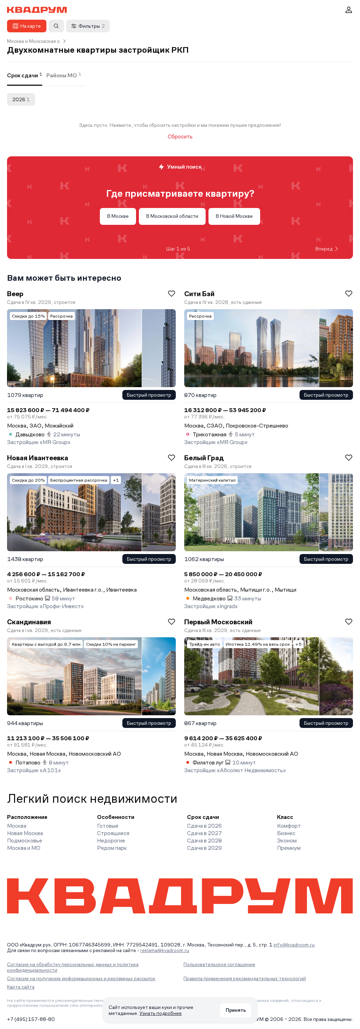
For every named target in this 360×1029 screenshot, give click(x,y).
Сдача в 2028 (204, 841)
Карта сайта (20, 987)
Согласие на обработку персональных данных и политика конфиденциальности (73, 967)
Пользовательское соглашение (219, 964)
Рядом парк (112, 848)
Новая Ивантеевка (37, 458)
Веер (15, 294)
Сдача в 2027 (204, 833)
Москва (16, 826)
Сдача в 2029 (204, 848)
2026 (21, 99)
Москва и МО (23, 848)
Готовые (107, 826)
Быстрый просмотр (149, 395)
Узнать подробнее (161, 1013)
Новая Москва (25, 833)
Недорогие (111, 841)
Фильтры (91, 26)
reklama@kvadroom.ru (164, 950)
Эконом (287, 841)
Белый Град (204, 458)
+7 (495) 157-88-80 (31, 1019)
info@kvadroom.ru (294, 944)
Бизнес (286, 833)
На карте (30, 26)
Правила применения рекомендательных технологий (245, 978)
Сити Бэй (199, 294)
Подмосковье (24, 841)
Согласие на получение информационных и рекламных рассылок (81, 978)
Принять (236, 1010)
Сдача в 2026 (204, 826)
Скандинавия (29, 622)
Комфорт (289, 826)
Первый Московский (218, 622)
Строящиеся (113, 833)
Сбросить (180, 136)
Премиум (289, 848)
